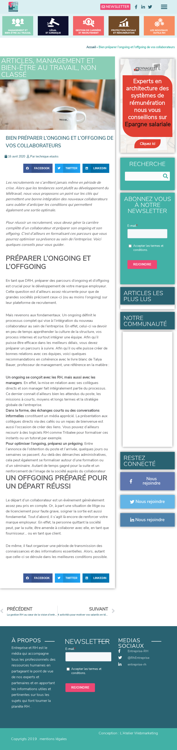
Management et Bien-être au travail (47, 64)
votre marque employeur (86, 286)
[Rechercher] (165, 176)
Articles (17, 61)
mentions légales (53, 738)
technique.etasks (47, 156)
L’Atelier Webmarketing (139, 733)
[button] (164, 7)
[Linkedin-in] (143, 7)
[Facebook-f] (136, 7)
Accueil (91, 47)
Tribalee (69, 432)
